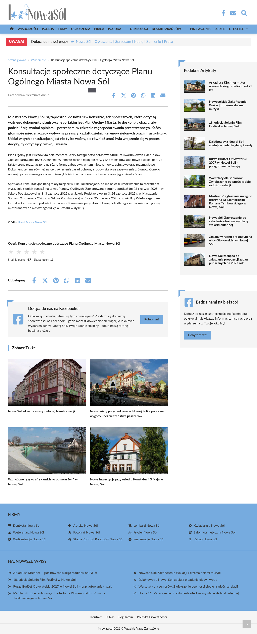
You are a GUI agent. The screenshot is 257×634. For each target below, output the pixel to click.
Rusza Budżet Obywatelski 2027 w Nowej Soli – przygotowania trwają (228, 162)
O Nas (110, 617)
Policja (48, 29)
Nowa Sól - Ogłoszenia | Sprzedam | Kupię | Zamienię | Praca (124, 42)
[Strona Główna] (12, 29)
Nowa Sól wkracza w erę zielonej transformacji (41, 411)
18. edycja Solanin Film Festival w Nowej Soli (225, 124)
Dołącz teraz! (197, 335)
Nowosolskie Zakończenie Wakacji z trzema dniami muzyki (228, 105)
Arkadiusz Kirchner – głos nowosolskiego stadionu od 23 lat (230, 86)
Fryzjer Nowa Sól (145, 532)
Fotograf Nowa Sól (86, 532)
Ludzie (220, 29)
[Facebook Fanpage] (222, 13)
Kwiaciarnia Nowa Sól (209, 525)
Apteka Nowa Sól (85, 525)
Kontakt (96, 617)
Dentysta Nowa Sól (26, 525)
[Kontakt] (233, 13)
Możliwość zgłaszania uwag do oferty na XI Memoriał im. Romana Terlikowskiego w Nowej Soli (230, 202)
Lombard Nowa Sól (147, 525)
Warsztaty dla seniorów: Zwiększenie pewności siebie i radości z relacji (230, 181)
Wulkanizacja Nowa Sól (29, 539)
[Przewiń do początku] (247, 624)
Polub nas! (151, 319)
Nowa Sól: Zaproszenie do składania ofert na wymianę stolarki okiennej (228, 221)
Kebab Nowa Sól (205, 539)
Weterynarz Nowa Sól (28, 532)
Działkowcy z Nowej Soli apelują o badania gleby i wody (230, 143)
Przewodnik (200, 29)
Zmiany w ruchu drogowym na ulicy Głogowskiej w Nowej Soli (230, 240)
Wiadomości (28, 29)
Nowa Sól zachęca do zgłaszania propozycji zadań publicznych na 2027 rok (228, 259)
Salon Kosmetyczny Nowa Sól (215, 532)
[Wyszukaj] (244, 13)
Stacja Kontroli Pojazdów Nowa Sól (98, 539)
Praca (99, 29)
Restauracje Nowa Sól (149, 539)
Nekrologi (139, 29)
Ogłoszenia (80, 29)
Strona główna (17, 60)
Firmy (62, 29)
